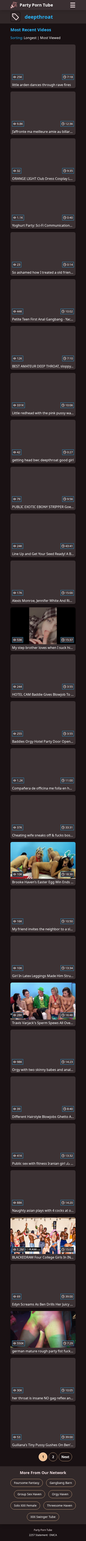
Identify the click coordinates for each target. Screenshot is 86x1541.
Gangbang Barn (61, 1483)
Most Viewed (50, 37)
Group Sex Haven (30, 1494)
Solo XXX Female (25, 1505)
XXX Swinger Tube (43, 1517)
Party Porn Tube (36, 5)
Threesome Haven (59, 1505)
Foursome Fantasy (26, 1483)
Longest (30, 37)
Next (65, 1457)
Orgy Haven (60, 1494)
